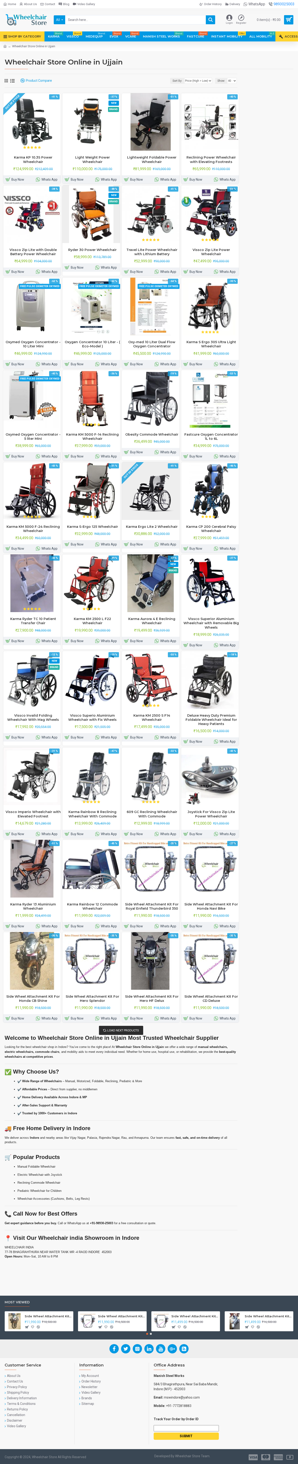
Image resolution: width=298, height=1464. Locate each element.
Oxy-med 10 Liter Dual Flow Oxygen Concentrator (151, 344)
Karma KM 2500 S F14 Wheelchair (151, 717)
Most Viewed (17, 1302)
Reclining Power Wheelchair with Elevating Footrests (211, 159)
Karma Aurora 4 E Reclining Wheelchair (151, 621)
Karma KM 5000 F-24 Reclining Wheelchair (33, 529)
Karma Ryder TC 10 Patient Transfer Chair (33, 621)
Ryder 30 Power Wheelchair (92, 250)
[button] (147, 1334)
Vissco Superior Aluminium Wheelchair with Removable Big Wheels (211, 623)
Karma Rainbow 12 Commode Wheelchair (92, 906)
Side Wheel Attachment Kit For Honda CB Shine (33, 998)
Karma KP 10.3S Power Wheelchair (33, 159)
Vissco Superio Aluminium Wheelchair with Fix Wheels (92, 717)
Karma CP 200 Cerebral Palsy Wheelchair (211, 529)
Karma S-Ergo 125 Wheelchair (92, 527)
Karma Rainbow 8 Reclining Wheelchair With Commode (92, 814)
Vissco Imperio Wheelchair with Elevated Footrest (33, 814)
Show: (221, 80)
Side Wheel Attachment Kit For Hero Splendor (92, 998)
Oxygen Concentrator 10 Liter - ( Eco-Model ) (92, 344)
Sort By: (177, 80)
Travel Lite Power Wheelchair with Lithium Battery (151, 252)
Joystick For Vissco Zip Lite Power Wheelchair (211, 814)
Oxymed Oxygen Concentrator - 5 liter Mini (33, 436)
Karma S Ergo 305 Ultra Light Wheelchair (211, 344)
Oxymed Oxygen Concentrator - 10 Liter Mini (33, 344)
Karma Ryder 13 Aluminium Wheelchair (33, 906)
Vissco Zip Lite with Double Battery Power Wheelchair (33, 252)
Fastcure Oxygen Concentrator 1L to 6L (211, 436)
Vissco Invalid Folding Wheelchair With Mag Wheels (33, 717)
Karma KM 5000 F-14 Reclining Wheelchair (92, 436)
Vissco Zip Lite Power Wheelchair (211, 252)
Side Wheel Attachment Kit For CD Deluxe (211, 998)
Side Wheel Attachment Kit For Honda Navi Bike (211, 906)
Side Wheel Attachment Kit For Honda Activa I (268, 1316)
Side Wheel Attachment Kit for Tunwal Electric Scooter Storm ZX (194, 1316)
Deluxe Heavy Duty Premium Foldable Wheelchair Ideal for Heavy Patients (211, 719)
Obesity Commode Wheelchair (151, 434)
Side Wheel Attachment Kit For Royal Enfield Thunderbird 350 (152, 906)
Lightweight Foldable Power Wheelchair (151, 159)
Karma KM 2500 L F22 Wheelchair (92, 621)
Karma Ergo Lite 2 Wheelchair (152, 527)
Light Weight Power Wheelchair (92, 159)
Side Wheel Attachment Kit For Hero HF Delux (152, 998)
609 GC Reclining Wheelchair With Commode (152, 814)
